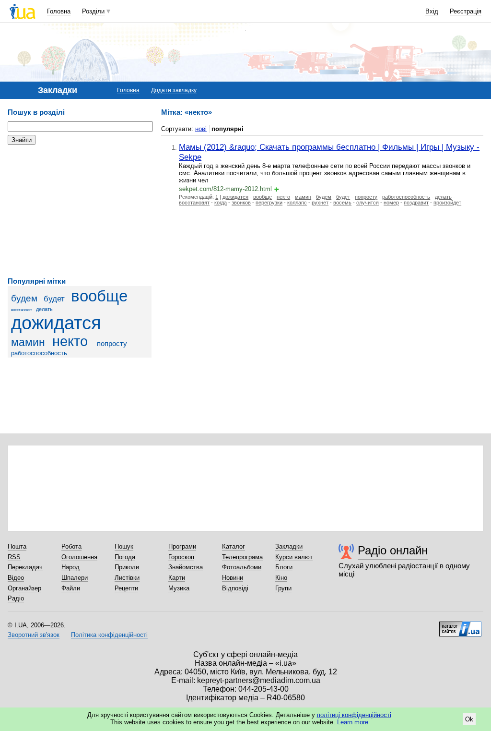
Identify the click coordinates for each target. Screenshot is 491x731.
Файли (70, 588)
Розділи (93, 11)
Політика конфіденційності (109, 634)
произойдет (447, 202)
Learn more (352, 722)
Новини (232, 577)
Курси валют (294, 557)
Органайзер (24, 588)
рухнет (320, 202)
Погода (125, 557)
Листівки (127, 577)
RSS (14, 557)
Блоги (283, 567)
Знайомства (185, 567)
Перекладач (25, 567)
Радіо (16, 598)
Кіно (281, 577)
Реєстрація (465, 11)
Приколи (127, 567)
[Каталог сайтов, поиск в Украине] (460, 625)
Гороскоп (181, 557)
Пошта (17, 546)
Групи (283, 588)
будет (54, 298)
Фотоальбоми (241, 567)
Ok (469, 719)
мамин (28, 342)
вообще (99, 296)
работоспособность (39, 353)
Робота (71, 546)
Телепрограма (242, 557)
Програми (182, 546)
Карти (176, 577)
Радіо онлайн (393, 550)
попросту (112, 343)
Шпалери (74, 577)
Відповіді (235, 588)
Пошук (124, 546)
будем (24, 298)
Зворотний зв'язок (33, 634)
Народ (70, 567)
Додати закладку (174, 90)
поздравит (416, 202)
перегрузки (269, 202)
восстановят (21, 310)
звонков (241, 202)
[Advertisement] (80, 211)
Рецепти (126, 588)
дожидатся (56, 322)
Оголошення (79, 557)
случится (367, 202)
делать (44, 309)
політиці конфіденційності (354, 715)
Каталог (233, 546)
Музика (178, 588)
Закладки (289, 546)
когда (220, 202)
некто (70, 341)
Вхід (431, 11)
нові (201, 128)
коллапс (297, 202)
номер (391, 202)
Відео (16, 577)
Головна (58, 11)
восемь (342, 202)
